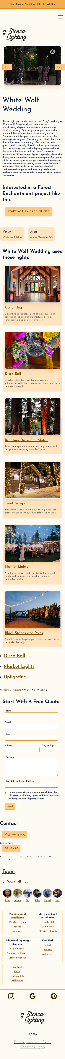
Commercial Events (17, 953)
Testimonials (17, 976)
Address (9, 745)
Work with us (17, 881)
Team (8, 871)
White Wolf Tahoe (12, 237)
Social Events (17, 949)
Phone (8, 734)
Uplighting (13, 307)
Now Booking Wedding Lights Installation (32, 4)
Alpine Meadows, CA (41, 237)
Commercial (48, 927)
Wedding (5, 690)
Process (48, 950)
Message (10, 757)
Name (8, 711)
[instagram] (11, 996)
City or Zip (48, 745)
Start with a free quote (28, 211)
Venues (17, 927)
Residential (48, 922)
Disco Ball (13, 374)
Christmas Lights (48, 931)
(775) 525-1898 (11, 848)
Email (8, 722)
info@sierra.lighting (14, 834)
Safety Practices (17, 958)
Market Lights (16, 567)
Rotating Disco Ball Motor (26, 440)
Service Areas (48, 954)
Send (10, 807)
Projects (17, 690)
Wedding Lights (17, 922)
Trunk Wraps (15, 503)
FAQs (17, 972)
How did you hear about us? (20, 781)
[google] (32, 996)
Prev (7, 67)
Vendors (17, 931)
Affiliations (17, 981)
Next (59, 67)
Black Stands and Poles (24, 633)
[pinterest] (54, 996)
